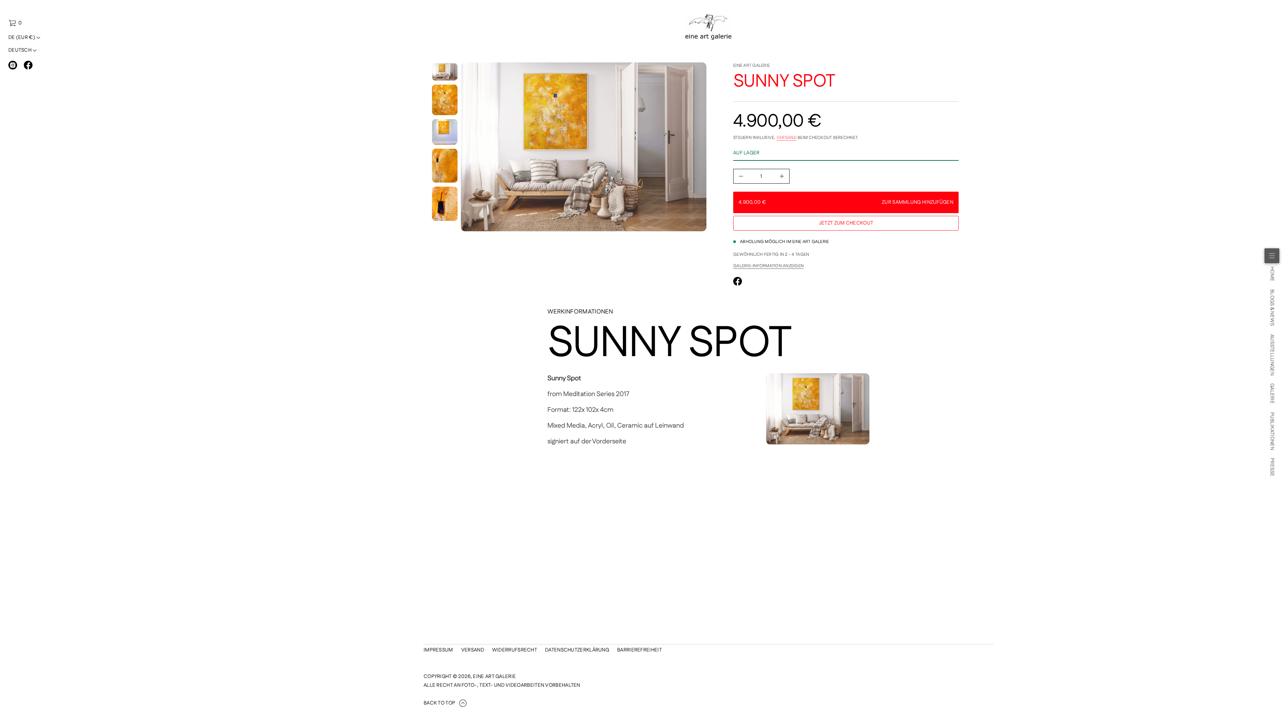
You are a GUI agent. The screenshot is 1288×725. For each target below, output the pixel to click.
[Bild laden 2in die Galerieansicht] (445, 100)
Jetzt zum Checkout (846, 223)
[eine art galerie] (708, 27)
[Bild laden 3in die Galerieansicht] (445, 132)
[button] (15, 23)
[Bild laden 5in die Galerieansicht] (445, 204)
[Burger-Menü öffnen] (1272, 255)
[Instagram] (12, 65)
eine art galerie (751, 65)
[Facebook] (28, 65)
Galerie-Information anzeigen (768, 266)
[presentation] (583, 146)
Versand (786, 138)
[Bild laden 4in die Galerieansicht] (445, 166)
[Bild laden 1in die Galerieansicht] (445, 72)
